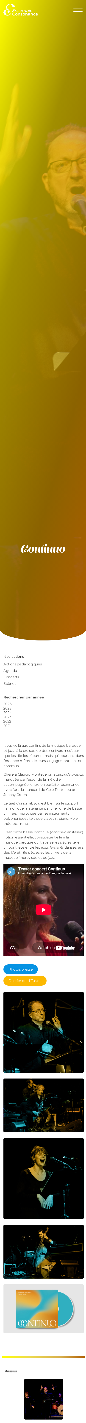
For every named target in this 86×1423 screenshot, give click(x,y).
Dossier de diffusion (25, 980)
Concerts (11, 677)
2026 (7, 704)
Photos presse (20, 969)
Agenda (10, 670)
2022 (7, 721)
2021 (7, 726)
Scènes (9, 683)
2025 (7, 708)
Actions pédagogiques (22, 664)
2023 (7, 717)
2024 (7, 712)
